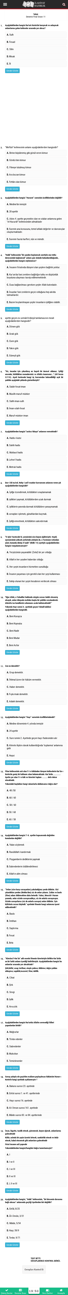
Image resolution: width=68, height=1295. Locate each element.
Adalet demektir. (16, 701)
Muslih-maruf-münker (18, 393)
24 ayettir (12, 730)
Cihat (10, 977)
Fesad (11, 41)
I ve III (11, 1169)
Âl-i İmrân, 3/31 (15, 1216)
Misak (11, 56)
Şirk (10, 984)
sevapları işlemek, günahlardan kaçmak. (27, 513)
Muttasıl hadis (15, 452)
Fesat (10, 935)
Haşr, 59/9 (13, 1230)
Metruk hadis (14, 467)
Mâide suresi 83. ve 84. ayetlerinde (24, 1115)
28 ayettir (12, 211)
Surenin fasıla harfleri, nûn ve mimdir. (25, 239)
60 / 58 (11, 819)
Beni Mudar (13, 638)
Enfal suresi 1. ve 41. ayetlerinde (23, 1093)
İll (9, 63)
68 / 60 (11, 797)
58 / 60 (11, 804)
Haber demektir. (16, 686)
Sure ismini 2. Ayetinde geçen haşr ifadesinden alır (32, 738)
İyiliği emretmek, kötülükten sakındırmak (27, 521)
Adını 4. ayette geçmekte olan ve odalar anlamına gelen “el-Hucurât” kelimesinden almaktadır (34, 220)
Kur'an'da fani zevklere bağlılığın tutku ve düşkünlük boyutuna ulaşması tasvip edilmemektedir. (32, 276)
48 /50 (11, 790)
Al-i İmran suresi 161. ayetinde (22, 1107)
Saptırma (12, 928)
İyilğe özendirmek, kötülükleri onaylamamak (29, 492)
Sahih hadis (13, 445)
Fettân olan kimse (16, 181)
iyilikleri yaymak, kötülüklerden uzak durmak (29, 499)
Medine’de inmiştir (17, 204)
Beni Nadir (13, 630)
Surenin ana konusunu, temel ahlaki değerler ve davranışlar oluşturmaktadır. (36, 230)
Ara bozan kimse (16, 174)
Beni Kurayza (14, 616)
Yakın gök (12, 348)
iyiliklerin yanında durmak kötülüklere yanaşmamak (32, 506)
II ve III (11, 1176)
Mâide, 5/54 (14, 1223)
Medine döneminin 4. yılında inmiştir (25, 723)
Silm (10, 49)
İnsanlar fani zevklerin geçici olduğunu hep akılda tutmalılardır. (31, 293)
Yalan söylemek (15, 844)
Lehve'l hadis (14, 459)
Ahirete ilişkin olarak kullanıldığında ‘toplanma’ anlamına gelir (35, 747)
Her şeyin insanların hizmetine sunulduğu (27, 566)
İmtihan (11, 921)
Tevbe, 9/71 (13, 1237)
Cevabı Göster (12, 70)
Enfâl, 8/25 (13, 1208)
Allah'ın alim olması (17, 873)
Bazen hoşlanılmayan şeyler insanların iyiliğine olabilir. (33, 302)
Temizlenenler (14, 1060)
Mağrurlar (13, 1031)
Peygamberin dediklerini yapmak (23, 859)
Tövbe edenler (15, 1039)
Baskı (11, 913)
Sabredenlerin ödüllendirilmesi (22, 866)
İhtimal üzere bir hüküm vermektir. (24, 679)
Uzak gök (12, 333)
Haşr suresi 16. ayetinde (20, 1100)
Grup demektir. (15, 672)
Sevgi (11, 992)
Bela (10, 942)
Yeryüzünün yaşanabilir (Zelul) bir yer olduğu (29, 552)
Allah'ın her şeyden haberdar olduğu (25, 559)
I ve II (10, 1161)
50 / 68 (11, 812)
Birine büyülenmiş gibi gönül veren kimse (27, 152)
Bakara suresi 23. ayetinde (20, 1086)
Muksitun (12, 1053)
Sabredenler (14, 1046)
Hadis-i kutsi (14, 438)
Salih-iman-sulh (15, 401)
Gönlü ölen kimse (16, 160)
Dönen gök (13, 326)
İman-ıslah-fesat (16, 408)
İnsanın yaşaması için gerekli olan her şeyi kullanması (33, 574)
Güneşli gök (13, 355)
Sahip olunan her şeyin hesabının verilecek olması (31, 581)
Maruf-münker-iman (17, 415)
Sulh (10, 34)
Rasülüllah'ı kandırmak (19, 852)
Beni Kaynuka (14, 623)
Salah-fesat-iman (16, 386)
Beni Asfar (13, 645)
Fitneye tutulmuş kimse (19, 167)
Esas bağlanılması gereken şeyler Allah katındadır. (32, 284)
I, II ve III (12, 1183)
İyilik (10, 999)
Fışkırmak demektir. (17, 694)
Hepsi (11, 755)
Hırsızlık (12, 1006)
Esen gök (12, 341)
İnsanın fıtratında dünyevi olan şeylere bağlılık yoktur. (34, 267)
